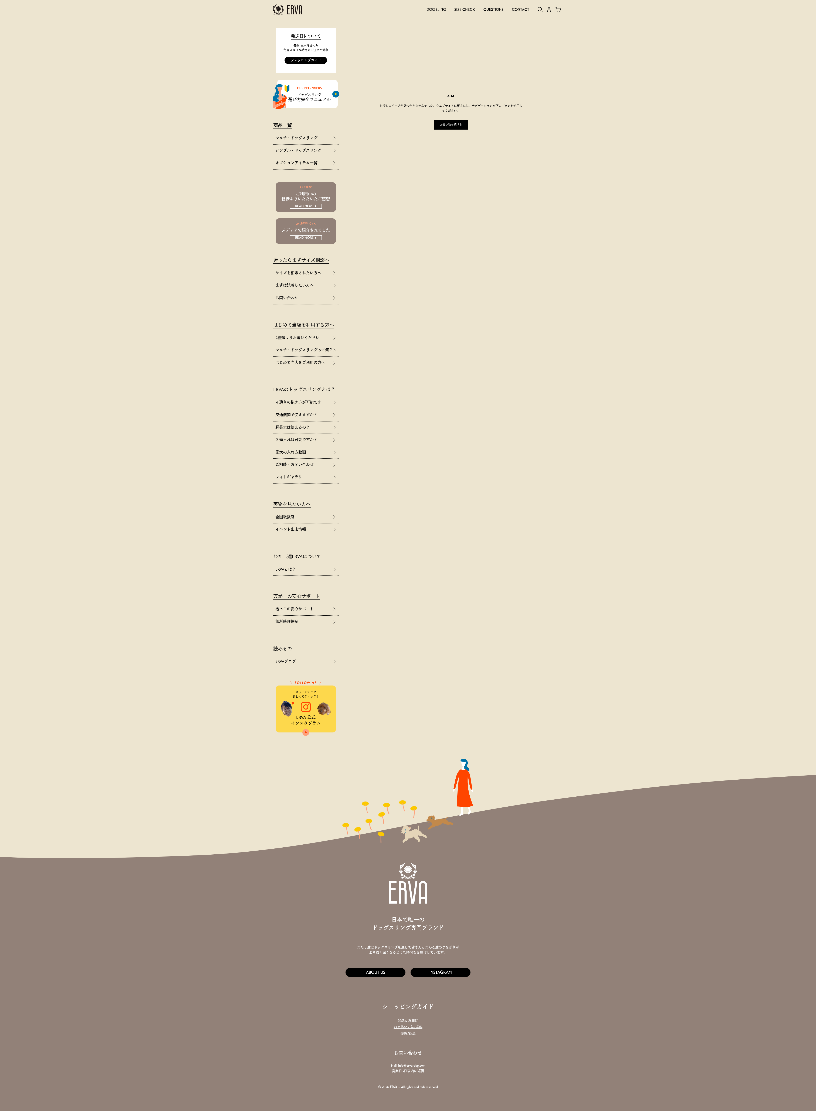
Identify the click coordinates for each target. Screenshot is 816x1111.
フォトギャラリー (290, 477)
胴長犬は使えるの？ (292, 427)
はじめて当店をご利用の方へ (300, 362)
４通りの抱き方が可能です (298, 402)
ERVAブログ (285, 661)
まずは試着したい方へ (294, 285)
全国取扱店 (285, 517)
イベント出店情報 (290, 529)
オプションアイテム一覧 (296, 163)
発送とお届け (408, 1020)
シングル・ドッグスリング (298, 150)
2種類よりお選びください (297, 337)
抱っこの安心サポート (294, 609)
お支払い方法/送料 (408, 1027)
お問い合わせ (286, 297)
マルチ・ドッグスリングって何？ (304, 350)
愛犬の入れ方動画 (290, 452)
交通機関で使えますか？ (296, 415)
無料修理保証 (286, 621)
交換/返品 (408, 1034)
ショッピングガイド (305, 60)
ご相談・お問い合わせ (294, 464)
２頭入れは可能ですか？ (296, 439)
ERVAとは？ (285, 569)
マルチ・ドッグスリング (296, 138)
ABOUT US (375, 972)
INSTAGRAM (440, 972)
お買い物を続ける (451, 124)
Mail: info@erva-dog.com (408, 1065)
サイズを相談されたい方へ (298, 273)
